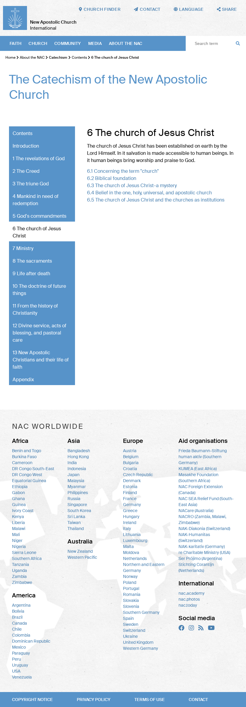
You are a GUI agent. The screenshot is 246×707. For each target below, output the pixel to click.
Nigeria (19, 546)
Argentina (21, 605)
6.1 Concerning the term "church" (123, 171)
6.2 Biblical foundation (111, 178)
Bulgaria (131, 462)
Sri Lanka (76, 516)
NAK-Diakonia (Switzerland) (204, 528)
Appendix (23, 379)
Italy (127, 528)
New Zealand (80, 551)
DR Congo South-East (33, 468)
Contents (79, 57)
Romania (131, 594)
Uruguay (20, 665)
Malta (128, 546)
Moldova (131, 552)
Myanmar (77, 486)
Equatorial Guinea (29, 480)
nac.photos (189, 599)
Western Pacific (82, 557)
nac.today (187, 605)
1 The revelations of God (39, 158)
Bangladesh (79, 450)
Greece (130, 510)
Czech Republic (138, 474)
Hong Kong (78, 456)
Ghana (18, 498)
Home (10, 57)
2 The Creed (26, 171)
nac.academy (191, 593)
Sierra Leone (24, 552)
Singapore (77, 504)
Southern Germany (141, 612)
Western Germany (140, 648)
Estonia (130, 486)
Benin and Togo (26, 450)
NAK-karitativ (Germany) (201, 546)
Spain (128, 618)
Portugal (131, 588)
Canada (19, 623)
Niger (17, 540)
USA (16, 671)
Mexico (19, 647)
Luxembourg (135, 540)
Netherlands (135, 558)
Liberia (18, 522)
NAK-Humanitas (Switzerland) (194, 537)
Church (37, 43)
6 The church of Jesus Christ (37, 232)
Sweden (130, 624)
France (129, 498)
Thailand (76, 528)
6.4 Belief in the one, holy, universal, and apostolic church (149, 193)
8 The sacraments (32, 261)
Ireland (129, 522)
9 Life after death (31, 273)
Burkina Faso (24, 456)
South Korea (79, 510)
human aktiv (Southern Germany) (199, 459)
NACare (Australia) (195, 510)
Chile (17, 629)
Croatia (130, 468)
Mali (16, 534)
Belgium (131, 456)
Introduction (26, 146)
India (72, 462)
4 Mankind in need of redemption (35, 200)
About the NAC (125, 43)
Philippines (78, 492)
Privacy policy (93, 699)
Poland (129, 582)
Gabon (18, 492)
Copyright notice (32, 699)
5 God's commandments (39, 216)
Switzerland (134, 630)
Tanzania (20, 564)
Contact (198, 699)
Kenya (18, 516)
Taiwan (74, 522)
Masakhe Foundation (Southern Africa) (198, 477)
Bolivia (18, 611)
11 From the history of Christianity (35, 309)
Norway (130, 576)
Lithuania (132, 534)
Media (95, 43)
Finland (130, 492)
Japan (74, 474)
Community (67, 43)
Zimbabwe (22, 582)
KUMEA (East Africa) (197, 468)
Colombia (21, 635)
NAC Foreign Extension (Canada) (200, 489)
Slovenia (131, 606)
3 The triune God (31, 184)
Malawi (18, 528)
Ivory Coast (23, 510)
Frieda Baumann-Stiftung (202, 450)
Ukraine (130, 636)
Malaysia (76, 480)
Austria (129, 450)
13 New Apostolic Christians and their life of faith (41, 359)
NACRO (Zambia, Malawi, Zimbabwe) (202, 519)
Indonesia (77, 468)
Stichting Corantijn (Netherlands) (196, 567)
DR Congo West (27, 474)
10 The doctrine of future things (39, 289)
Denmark (132, 480)
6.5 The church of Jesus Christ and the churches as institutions (155, 200)
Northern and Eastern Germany (143, 567)
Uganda (19, 570)
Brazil (17, 617)
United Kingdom (138, 642)
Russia (74, 498)
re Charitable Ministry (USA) (204, 552)
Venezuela (22, 677)
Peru (16, 659)
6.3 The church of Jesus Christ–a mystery (132, 185)
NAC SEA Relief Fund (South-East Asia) (206, 501)
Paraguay (21, 653)
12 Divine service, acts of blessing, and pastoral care (39, 333)
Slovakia (131, 600)
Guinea (19, 504)
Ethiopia (20, 486)
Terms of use (149, 699)
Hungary (131, 516)
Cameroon (22, 462)
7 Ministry (23, 248)
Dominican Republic (31, 641)
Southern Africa (27, 558)
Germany (132, 504)
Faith (15, 43)
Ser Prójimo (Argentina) (200, 558)
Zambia (19, 576)
